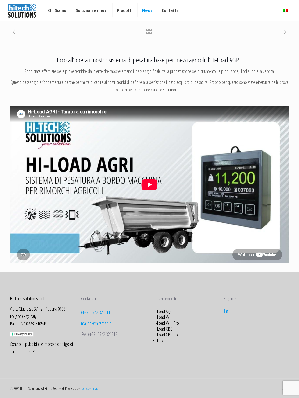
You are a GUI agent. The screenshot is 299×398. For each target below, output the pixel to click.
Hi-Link (157, 340)
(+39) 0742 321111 (95, 312)
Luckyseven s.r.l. (89, 388)
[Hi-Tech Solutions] (22, 10)
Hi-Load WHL (163, 317)
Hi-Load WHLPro (165, 323)
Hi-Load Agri (162, 311)
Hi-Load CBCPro (165, 334)
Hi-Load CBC (162, 328)
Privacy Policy (23, 334)
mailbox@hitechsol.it (96, 323)
